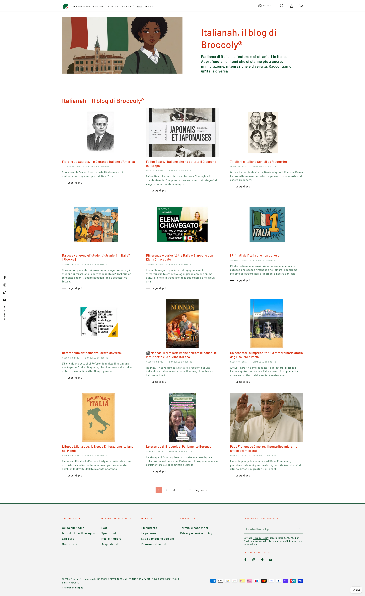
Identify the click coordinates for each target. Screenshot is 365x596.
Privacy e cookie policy (196, 533)
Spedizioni (108, 533)
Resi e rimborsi (111, 538)
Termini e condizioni (194, 527)
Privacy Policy (260, 537)
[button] (282, 6)
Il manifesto (149, 527)
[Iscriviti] (301, 529)
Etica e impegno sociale (157, 538)
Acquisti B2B (110, 544)
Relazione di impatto (155, 544)
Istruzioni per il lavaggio (78, 533)
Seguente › (202, 490)
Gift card (68, 538)
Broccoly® (76, 579)
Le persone (149, 533)
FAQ (104, 527)
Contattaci (69, 544)
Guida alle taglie (73, 527)
